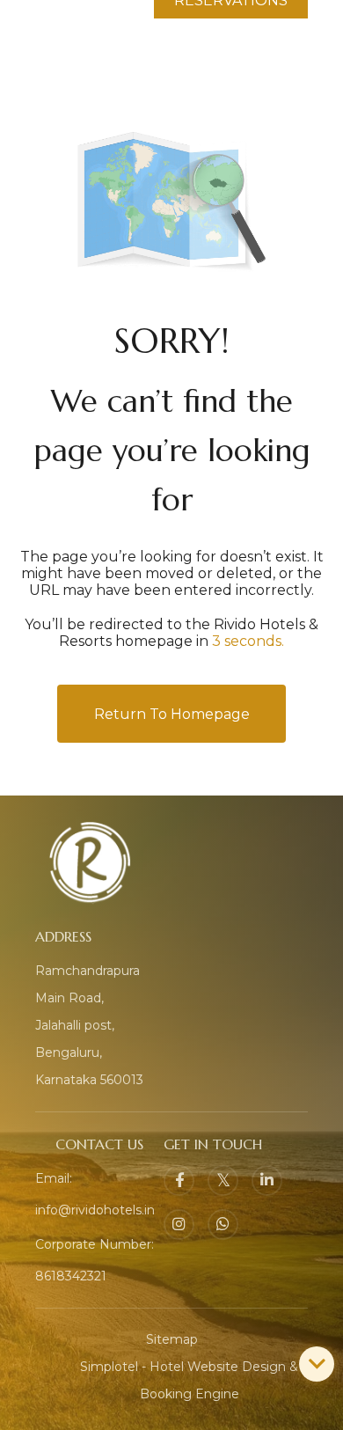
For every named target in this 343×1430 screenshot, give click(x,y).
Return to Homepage (172, 714)
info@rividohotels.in (95, 1210)
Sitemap (172, 1339)
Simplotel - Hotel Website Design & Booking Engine (189, 1380)
